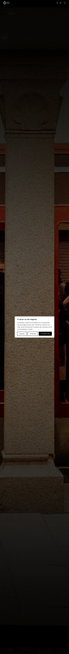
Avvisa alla (33, 333)
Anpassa (22, 333)
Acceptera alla (45, 333)
